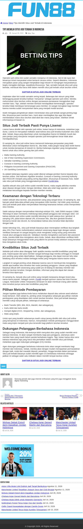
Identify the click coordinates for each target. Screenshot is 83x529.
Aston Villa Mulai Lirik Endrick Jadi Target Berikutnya (24, 486)
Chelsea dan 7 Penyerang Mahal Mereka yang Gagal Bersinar (14, 396)
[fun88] (41, 10)
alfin (6, 33)
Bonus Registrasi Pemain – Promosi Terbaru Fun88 (69, 395)
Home (5, 23)
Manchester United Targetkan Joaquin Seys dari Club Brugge (28, 490)
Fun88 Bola (53, 181)
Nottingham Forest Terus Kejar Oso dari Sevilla (22, 503)
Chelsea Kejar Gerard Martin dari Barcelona (40, 423)
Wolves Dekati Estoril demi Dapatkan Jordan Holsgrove (14, 425)
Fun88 (38, 279)
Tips (33, 33)
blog (11, 23)
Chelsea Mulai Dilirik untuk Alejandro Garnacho (22, 500)
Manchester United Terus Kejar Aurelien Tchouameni (66, 425)
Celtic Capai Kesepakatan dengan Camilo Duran (22, 506)
